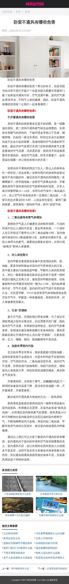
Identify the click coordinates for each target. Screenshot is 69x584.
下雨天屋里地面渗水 (14, 553)
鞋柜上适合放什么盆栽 (48, 553)
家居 (27, 11)
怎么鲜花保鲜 (10, 533)
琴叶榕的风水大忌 (20, 568)
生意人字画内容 (44, 538)
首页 (18, 11)
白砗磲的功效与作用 (46, 543)
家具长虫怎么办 (11, 538)
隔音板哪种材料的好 (46, 548)
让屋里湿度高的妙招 (57, 568)
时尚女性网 (31, 580)
